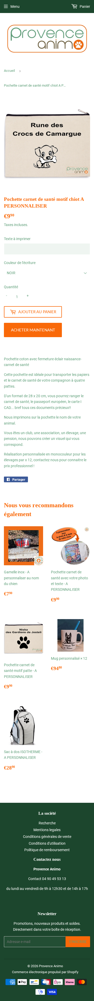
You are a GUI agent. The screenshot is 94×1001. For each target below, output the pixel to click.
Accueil (9, 71)
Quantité (11, 287)
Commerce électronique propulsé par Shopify (45, 972)
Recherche (47, 823)
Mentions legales (47, 830)
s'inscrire (78, 942)
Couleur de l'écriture (20, 263)
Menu (15, 6)
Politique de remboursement (47, 850)
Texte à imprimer (17, 239)
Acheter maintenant (33, 330)
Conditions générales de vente (47, 837)
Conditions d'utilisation (47, 843)
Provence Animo (51, 966)
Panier (84, 6)
